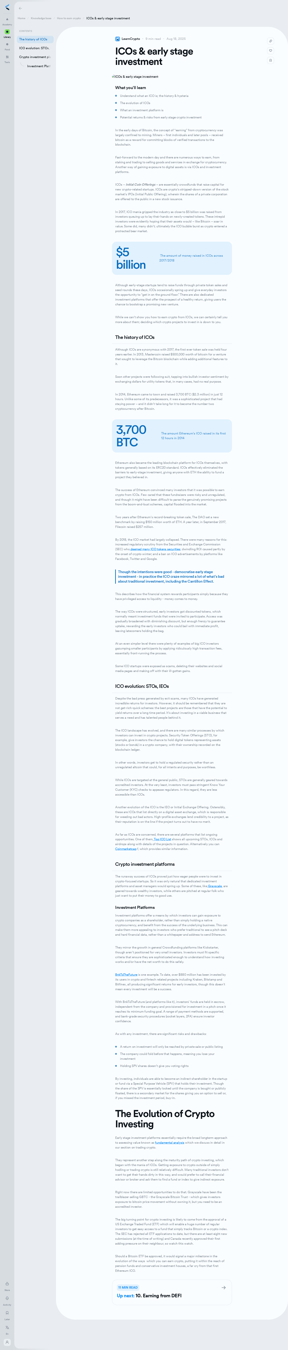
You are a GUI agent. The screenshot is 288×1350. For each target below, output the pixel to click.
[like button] (270, 50)
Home (21, 18)
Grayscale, (214, 886)
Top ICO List (162, 839)
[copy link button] (270, 41)
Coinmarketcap (125, 849)
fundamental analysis (169, 1143)
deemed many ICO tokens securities (155, 549)
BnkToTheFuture (126, 975)
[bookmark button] (270, 60)
